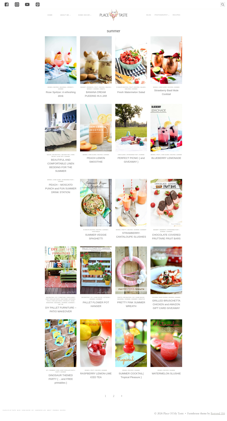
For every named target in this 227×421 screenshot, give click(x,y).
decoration (66, 154)
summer (60, 89)
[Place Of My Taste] (114, 15)
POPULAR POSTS (57, 300)
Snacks (108, 87)
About (49, 410)
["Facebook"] (6, 4)
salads (142, 87)
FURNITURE (62, 297)
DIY (56, 297)
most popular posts (53, 299)
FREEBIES (52, 370)
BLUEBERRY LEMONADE (166, 158)
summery (143, 229)
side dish (128, 89)
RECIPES (176, 15)
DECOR (49, 154)
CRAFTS (119, 297)
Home (50, 15)
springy (70, 87)
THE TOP (60, 304)
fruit (96, 87)
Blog (19, 410)
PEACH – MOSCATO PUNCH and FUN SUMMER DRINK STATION (60, 188)
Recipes (56, 87)
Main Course (163, 297)
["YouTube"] (27, 4)
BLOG (148, 15)
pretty (124, 229)
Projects (66, 300)
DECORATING (56, 154)
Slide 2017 (60, 156)
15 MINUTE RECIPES (122, 87)
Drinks (50, 87)
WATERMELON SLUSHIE (166, 373)
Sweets (102, 89)
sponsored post (132, 154)
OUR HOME (64, 299)
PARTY (58, 372)
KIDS (57, 370)
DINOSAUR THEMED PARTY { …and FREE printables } (61, 379)
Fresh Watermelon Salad (131, 92)
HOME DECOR (98, 297)
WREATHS (142, 299)
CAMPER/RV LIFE (40, 410)
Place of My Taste (9, 410)
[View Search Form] (223, 4)
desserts (90, 87)
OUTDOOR (72, 299)
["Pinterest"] (37, 4)
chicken (155, 297)
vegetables (96, 231)
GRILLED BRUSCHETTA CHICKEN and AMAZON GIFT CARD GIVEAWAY (166, 304)
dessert (83, 87)
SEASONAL (63, 87)
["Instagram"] (17, 4)
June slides (163, 87)
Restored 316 (218, 413)
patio (49, 300)
